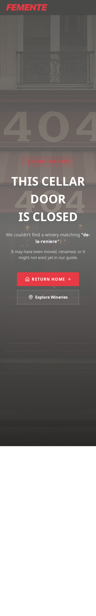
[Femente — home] (27, 7)
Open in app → (75, 7)
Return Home (48, 279)
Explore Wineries (51, 297)
